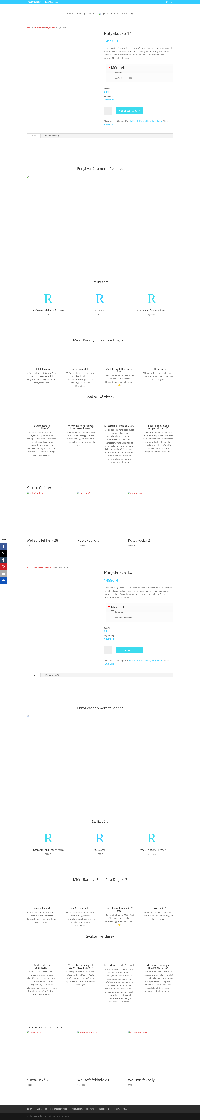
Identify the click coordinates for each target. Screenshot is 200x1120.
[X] (3, 553)
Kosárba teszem (129, 111)
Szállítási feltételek (59, 1108)
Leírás (33, 135)
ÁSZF (125, 1108)
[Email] (3, 573)
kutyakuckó (109, 124)
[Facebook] (3, 546)
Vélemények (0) (52, 135)
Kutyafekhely (38, 28)
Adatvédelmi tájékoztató (83, 1108)
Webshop (81, 14)
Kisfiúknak (133, 121)
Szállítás (115, 14)
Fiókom (69, 14)
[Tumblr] (3, 560)
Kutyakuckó (50, 28)
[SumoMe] (3, 580)
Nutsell (37, 1116)
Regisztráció (103, 1108)
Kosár (125, 14)
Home (29, 28)
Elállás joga (42, 1108)
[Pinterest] (3, 566)
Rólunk (92, 14)
